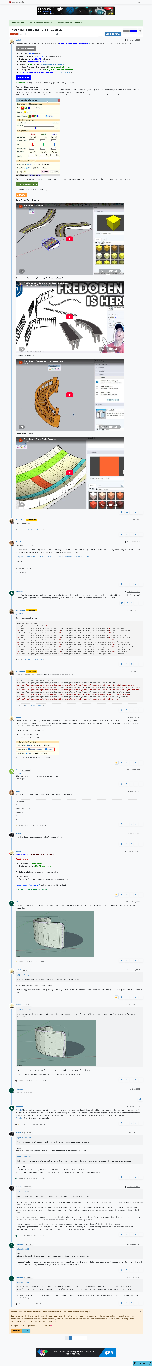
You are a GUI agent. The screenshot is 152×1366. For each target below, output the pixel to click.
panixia (18, 834)
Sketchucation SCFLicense (50, 64)
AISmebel (19, 592)
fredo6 (18, 40)
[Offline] (12, 41)
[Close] (140, 1311)
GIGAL (18, 770)
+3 (140, 31)
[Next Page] (85, 1338)
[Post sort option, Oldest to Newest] (100, 34)
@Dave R (26, 970)
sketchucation (18, 2)
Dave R (18, 542)
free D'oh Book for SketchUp (33, 530)
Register (16, 1331)
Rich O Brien (20, 520)
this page (64, 72)
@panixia (29, 1244)
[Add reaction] (121, 512)
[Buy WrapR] (76, 1352)
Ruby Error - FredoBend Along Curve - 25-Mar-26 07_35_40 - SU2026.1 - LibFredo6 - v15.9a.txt (53, 557)
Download (75, 23)
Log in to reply (113, 34)
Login (26, 1331)
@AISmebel (27, 1005)
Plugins (14, 34)
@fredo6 (26, 770)
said (27, 975)
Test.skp (19, 1118)
